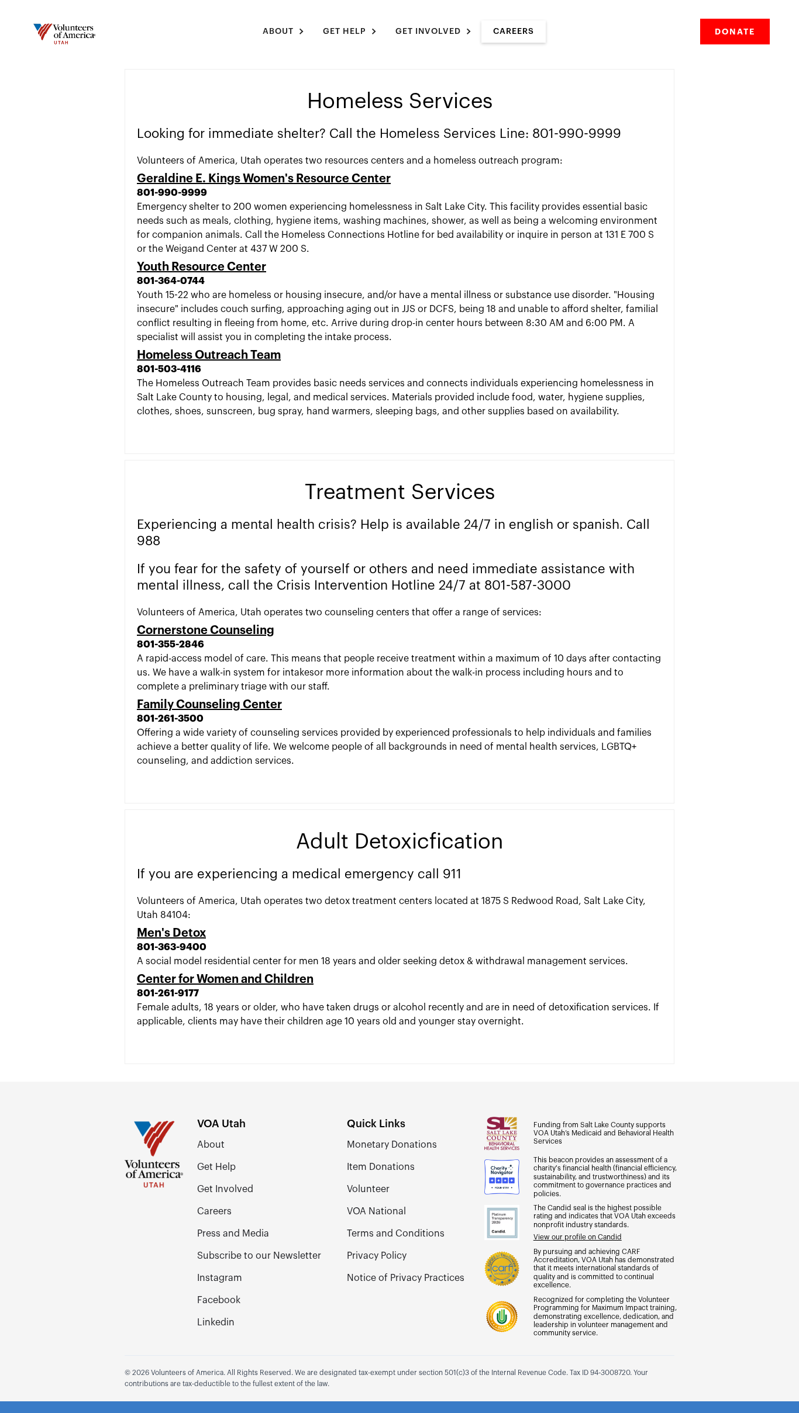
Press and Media (233, 1233)
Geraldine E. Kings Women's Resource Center (264, 179)
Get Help (216, 1167)
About (211, 1144)
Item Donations (381, 1167)
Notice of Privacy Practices (405, 1278)
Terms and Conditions (396, 1233)
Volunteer (368, 1189)
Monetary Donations (392, 1144)
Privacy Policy (377, 1255)
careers (513, 31)
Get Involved (225, 1189)
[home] (65, 34)
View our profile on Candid (577, 1237)
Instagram (219, 1278)
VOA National (376, 1211)
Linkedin (216, 1322)
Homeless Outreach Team (209, 355)
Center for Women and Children (225, 979)
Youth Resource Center (201, 267)
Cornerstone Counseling (205, 630)
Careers (214, 1211)
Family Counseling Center (209, 705)
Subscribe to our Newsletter (259, 1255)
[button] (284, 31)
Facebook (218, 1300)
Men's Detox (171, 933)
